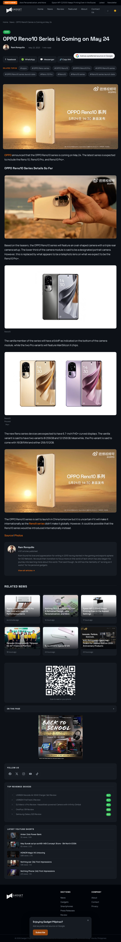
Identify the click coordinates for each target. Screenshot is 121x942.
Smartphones (66, 906)
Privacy (94, 906)
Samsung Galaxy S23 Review (28, 814)
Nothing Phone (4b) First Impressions (38, 871)
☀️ (115, 10)
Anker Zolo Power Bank (31, 834)
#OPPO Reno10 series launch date (20, 74)
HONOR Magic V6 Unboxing (33, 852)
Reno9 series (37, 523)
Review (60, 9)
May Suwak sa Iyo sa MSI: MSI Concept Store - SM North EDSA (48, 843)
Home (40, 9)
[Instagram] (23, 774)
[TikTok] (37, 774)
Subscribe (40, 932)
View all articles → (26, 570)
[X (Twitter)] (17, 774)
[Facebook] (10, 774)
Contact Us (95, 11)
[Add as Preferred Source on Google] (94, 56)
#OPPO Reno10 (61, 68)
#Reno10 (62, 74)
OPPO (8, 155)
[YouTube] (30, 774)
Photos (18, 535)
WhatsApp (28, 59)
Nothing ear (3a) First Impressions (36, 862)
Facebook (10, 59)
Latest (102, 2)
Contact (95, 902)
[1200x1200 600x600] (60, 759)
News (50, 9)
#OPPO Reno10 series (105, 68)
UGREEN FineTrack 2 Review (28, 799)
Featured (72, 9)
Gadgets (64, 902)
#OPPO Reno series (40, 68)
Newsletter (112, 2)
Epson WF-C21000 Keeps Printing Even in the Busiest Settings (59, 2)
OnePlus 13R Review (25, 809)
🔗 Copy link (65, 59)
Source (8, 535)
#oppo (23, 68)
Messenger (47, 59)
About (84, 9)
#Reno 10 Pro (46, 74)
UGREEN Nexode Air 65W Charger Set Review (36, 795)
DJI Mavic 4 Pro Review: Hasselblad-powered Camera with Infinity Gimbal (48, 804)
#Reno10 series (78, 74)
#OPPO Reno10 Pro (81, 68)
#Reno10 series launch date (102, 74)
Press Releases (67, 910)
